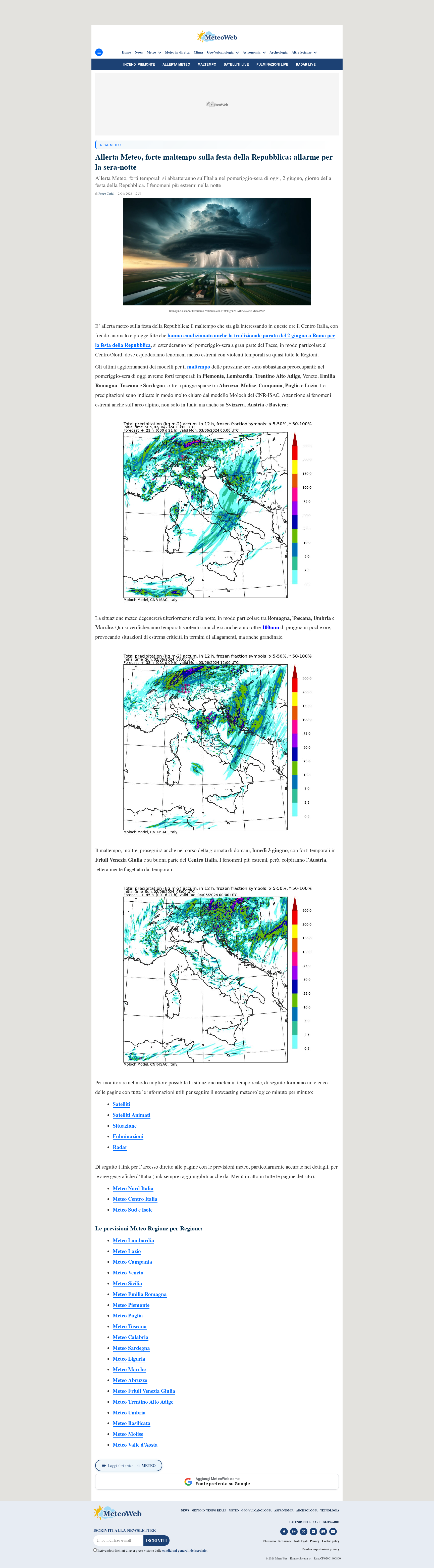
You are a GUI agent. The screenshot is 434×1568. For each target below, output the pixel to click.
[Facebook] (284, 1531)
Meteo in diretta (177, 52)
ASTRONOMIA (284, 1510)
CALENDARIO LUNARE (304, 1522)
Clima (198, 52)
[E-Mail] (333, 1531)
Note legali (300, 1541)
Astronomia (251, 52)
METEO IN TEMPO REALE (209, 1510)
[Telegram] (313, 1531)
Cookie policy (330, 1541)
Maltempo (207, 64)
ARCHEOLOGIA (307, 1510)
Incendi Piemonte (139, 64)
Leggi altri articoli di (132, 1465)
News (139, 52)
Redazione (285, 1541)
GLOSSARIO (331, 1522)
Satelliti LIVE (236, 64)
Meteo (151, 52)
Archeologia (278, 52)
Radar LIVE (306, 64)
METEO (234, 1510)
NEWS (185, 1510)
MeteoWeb (281, 1558)
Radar (120, 1147)
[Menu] (99, 52)
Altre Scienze (301, 52)
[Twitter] (303, 1531)
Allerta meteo (176, 64)
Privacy (314, 1541)
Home (126, 52)
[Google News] (323, 1531)
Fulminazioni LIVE (272, 64)
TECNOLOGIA (329, 1510)
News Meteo (110, 145)
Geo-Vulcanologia (220, 52)
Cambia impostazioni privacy (320, 1549)
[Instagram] (294, 1531)
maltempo (198, 366)
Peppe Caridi (106, 193)
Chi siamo (269, 1541)
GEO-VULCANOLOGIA (256, 1510)
